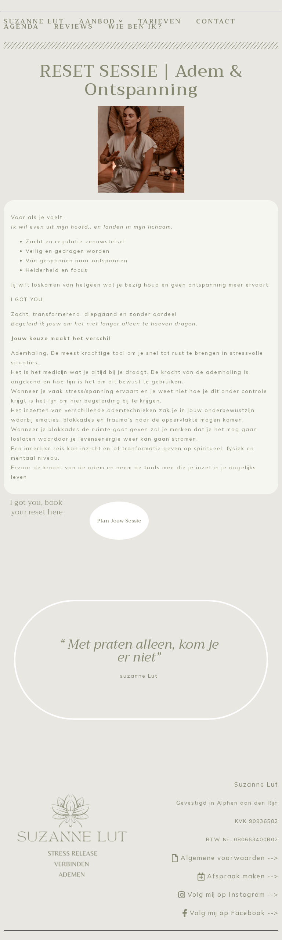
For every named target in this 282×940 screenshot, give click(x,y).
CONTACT (216, 21)
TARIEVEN (159, 21)
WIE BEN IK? (135, 26)
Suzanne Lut (34, 21)
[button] (101, 21)
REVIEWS (73, 26)
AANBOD (97, 21)
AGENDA (21, 26)
